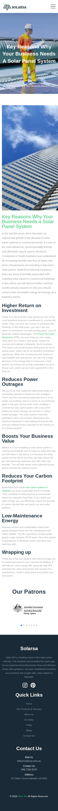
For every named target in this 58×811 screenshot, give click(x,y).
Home (29, 83)
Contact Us (29, 735)
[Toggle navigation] (53, 6)
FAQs (29, 725)
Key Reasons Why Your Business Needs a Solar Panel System (28, 221)
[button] (21, 625)
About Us (29, 714)
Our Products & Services (29, 709)
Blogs (29, 730)
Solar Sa (22, 796)
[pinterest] (33, 685)
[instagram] (25, 685)
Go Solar (29, 719)
